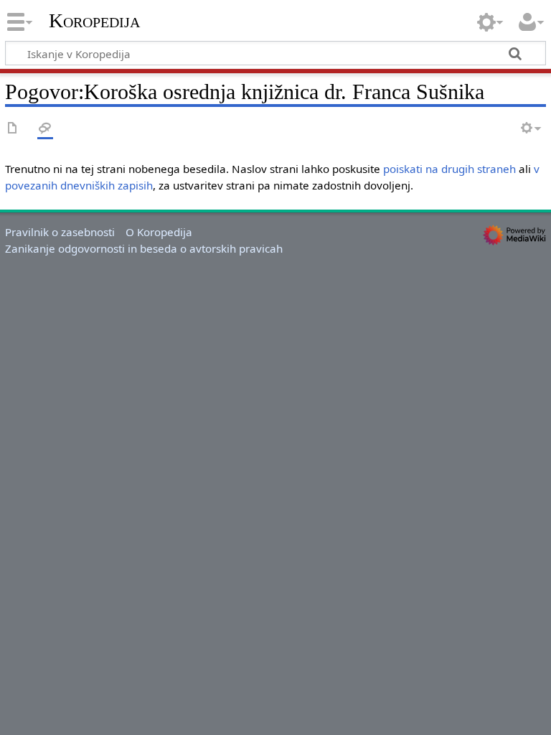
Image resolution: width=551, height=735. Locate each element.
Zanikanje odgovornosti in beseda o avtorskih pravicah (144, 248)
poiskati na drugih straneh (449, 168)
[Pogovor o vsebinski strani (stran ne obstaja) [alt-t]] (45, 129)
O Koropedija (159, 232)
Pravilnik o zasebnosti (60, 232)
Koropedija (94, 21)
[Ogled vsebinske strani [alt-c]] (13, 129)
